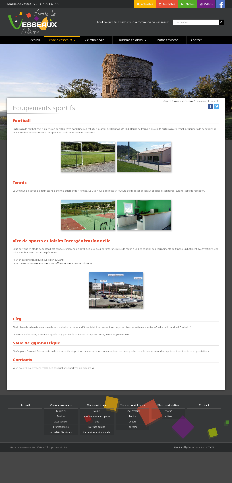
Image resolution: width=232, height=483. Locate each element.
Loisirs (132, 416)
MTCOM (210, 447)
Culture (132, 421)
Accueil (25, 405)
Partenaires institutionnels (96, 432)
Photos (168, 410)
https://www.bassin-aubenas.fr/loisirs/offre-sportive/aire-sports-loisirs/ (52, 263)
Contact (204, 405)
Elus (97, 421)
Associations (60, 421)
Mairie (97, 410)
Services (61, 416)
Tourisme (132, 426)
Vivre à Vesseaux (61, 405)
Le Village (61, 410)
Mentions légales (182, 447)
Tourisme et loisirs (132, 405)
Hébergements (132, 410)
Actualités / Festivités (61, 432)
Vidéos (168, 416)
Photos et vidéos (168, 405)
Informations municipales (97, 416)
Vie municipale (96, 405)
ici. (93, 368)
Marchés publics (96, 426)
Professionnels (61, 426)
